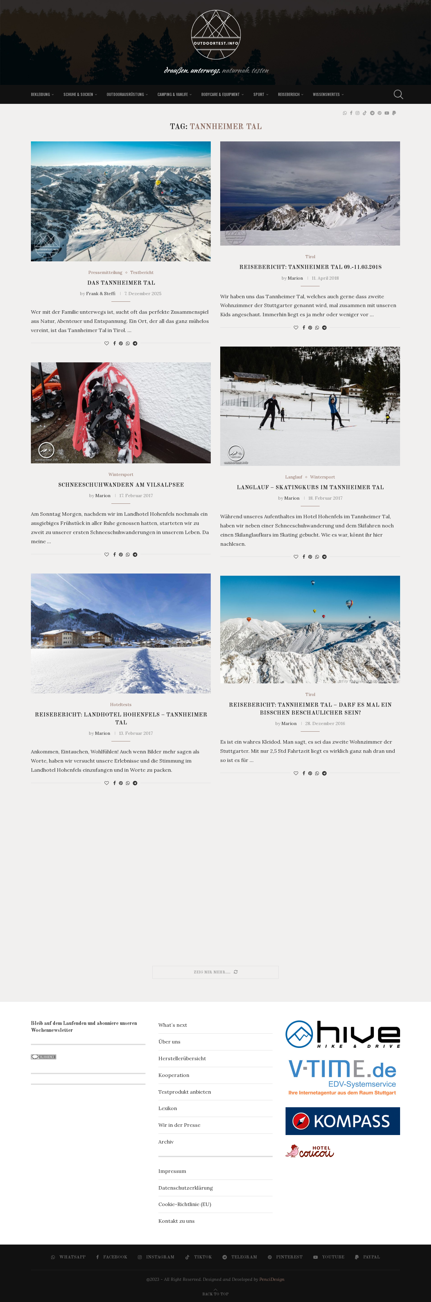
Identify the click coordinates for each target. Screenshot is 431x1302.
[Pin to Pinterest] (121, 343)
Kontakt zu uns (176, 1221)
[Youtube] (387, 113)
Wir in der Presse (179, 1125)
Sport (258, 94)
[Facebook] (351, 113)
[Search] (397, 94)
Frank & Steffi (100, 293)
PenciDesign (272, 1279)
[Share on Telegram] (135, 343)
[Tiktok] (365, 113)
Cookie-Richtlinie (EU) (184, 1204)
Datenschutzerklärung (185, 1188)
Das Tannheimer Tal (121, 283)
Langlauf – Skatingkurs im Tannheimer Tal (310, 487)
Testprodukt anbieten (184, 1092)
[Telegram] (372, 113)
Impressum (172, 1171)
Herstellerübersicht (182, 1058)
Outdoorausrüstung (125, 94)
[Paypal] (394, 113)
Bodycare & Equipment (220, 94)
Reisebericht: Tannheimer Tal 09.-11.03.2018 (310, 267)
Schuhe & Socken (78, 94)
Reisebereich (288, 94)
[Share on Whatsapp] (128, 343)
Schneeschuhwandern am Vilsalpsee (121, 485)
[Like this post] (106, 343)
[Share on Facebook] (114, 343)
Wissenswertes (326, 94)
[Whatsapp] (345, 113)
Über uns (169, 1041)
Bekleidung (40, 94)
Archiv (166, 1142)
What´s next (172, 1025)
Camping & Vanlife (172, 94)
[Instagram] (357, 113)
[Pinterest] (379, 113)
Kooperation (173, 1075)
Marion (295, 278)
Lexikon (167, 1108)
